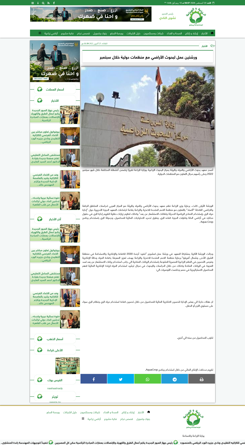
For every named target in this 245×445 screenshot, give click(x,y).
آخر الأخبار (55, 218)
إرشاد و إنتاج (191, 33)
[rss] (48, 2)
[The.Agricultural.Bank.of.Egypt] (91, 14)
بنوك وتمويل (100, 33)
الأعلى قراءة (55, 349)
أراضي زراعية (51, 33)
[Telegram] (174, 379)
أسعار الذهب (55, 338)
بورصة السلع (116, 33)
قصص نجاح (83, 33)
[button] (34, 14)
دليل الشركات (133, 33)
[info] (38, 2)
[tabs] (32, 2)
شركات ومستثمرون (154, 33)
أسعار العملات (55, 89)
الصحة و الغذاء (174, 33)
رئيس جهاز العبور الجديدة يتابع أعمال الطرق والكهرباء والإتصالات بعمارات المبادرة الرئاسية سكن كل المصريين (129, 442)
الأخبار (204, 33)
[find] (43, 2)
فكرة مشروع (67, 33)
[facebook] (54, 2)
